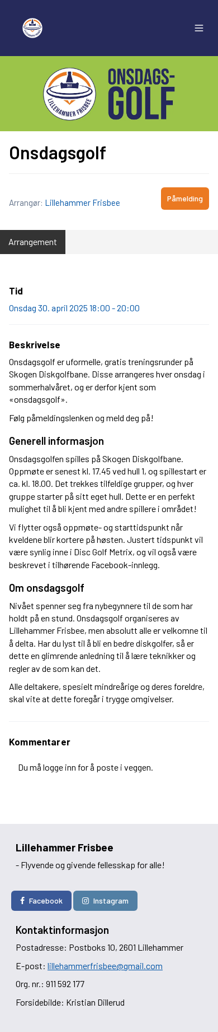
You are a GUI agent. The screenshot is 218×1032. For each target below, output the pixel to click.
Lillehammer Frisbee (82, 202)
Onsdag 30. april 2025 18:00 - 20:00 (74, 307)
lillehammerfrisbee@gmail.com (105, 965)
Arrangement (32, 241)
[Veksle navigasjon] (199, 28)
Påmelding (185, 198)
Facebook (46, 900)
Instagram (111, 900)
